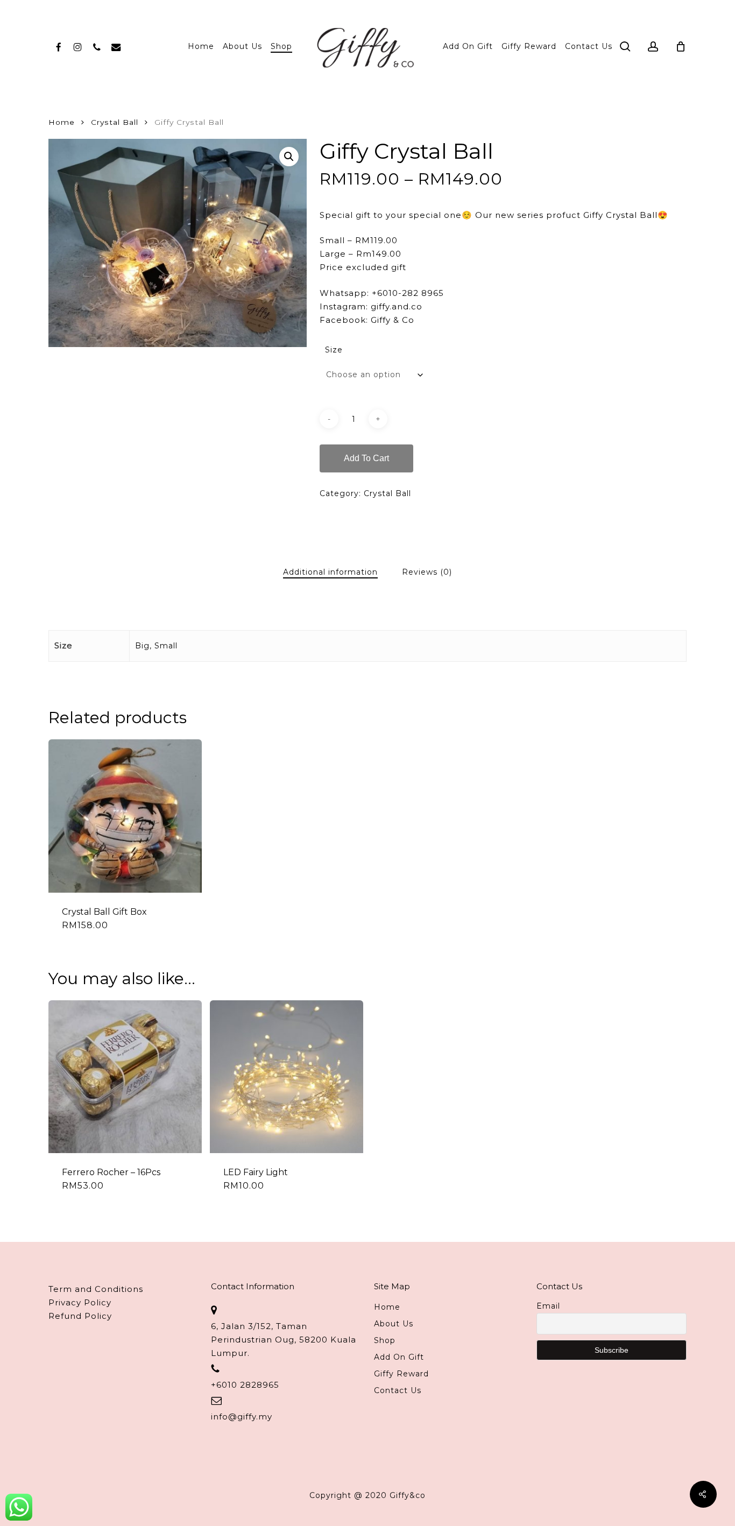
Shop (384, 1340)
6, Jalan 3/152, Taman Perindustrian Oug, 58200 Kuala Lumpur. (283, 1339)
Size (334, 350)
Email (548, 1306)
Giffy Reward (401, 1374)
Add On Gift (399, 1357)
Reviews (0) (427, 572)
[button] (289, 156)
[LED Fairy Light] (286, 1077)
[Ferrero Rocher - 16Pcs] (125, 1077)
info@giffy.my (241, 1416)
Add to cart (366, 458)
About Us (393, 1324)
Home (61, 122)
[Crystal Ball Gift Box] (125, 816)
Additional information (330, 572)
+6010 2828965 (245, 1385)
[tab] (330, 572)
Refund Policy (80, 1316)
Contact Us (397, 1390)
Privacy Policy (79, 1302)
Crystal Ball (114, 122)
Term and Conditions (95, 1289)
